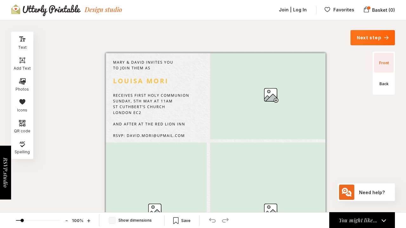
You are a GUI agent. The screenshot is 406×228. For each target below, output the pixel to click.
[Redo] (225, 220)
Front (384, 62)
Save (186, 220)
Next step (370, 38)
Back (384, 83)
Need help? (372, 192)
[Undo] (212, 220)
